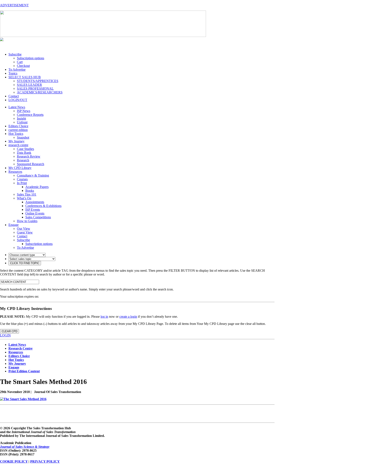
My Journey (16, 141)
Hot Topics (15, 133)
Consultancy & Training (33, 175)
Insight (21, 118)
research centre (18, 145)
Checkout (23, 66)
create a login (128, 316)
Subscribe (15, 54)
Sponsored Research (30, 164)
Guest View (25, 232)
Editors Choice (18, 126)
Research (23, 160)
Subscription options (30, 58)
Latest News (16, 107)
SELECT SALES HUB (24, 77)
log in (104, 316)
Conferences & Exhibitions (43, 206)
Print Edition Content (24, 371)
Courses (22, 179)
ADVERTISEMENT (14, 5)
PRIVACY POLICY (45, 461)
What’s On (24, 198)
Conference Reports (30, 114)
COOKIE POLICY (14, 461)
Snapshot (23, 137)
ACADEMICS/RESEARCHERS (40, 92)
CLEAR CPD (9, 331)
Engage (13, 225)
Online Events (34, 213)
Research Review (28, 156)
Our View (23, 228)
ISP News (23, 111)
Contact (13, 96)
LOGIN (5, 335)
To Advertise (17, 69)
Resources (15, 171)
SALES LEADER (29, 84)
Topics (12, 73)
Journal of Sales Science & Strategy (24, 446)
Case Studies (25, 149)
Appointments (34, 202)
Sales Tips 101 (26, 194)
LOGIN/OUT (17, 100)
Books (29, 190)
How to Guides (27, 221)
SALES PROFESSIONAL (35, 88)
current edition (18, 130)
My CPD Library (19, 168)
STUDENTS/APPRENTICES (37, 81)
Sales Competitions (38, 217)
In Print (22, 183)
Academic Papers (37, 187)
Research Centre (20, 348)
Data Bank (24, 152)
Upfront (22, 122)
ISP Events (32, 209)
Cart (20, 62)
